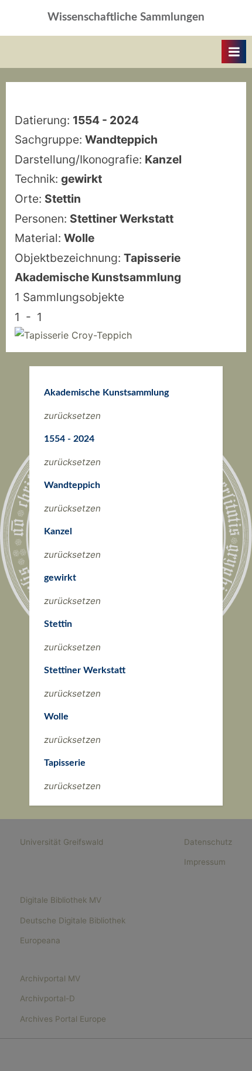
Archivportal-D (47, 998)
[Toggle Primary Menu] (234, 51)
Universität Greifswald (61, 842)
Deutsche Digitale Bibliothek (72, 920)
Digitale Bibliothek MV (60, 900)
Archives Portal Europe (63, 1019)
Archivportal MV (50, 978)
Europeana (40, 940)
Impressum (205, 862)
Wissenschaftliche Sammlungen (126, 17)
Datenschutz (208, 842)
